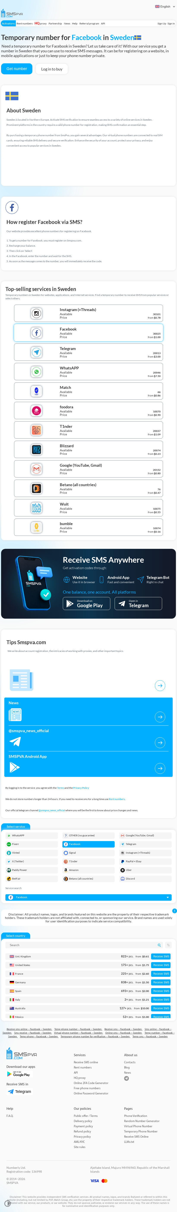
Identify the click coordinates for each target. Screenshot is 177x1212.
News (67, 23)
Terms (60, 787)
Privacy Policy (81, 787)
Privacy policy (82, 1136)
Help (74, 23)
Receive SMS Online (136, 1136)
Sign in (171, 23)
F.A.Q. (9, 1116)
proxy (41, 23)
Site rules (79, 1147)
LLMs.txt (129, 1141)
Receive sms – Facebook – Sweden (123, 1029)
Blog (127, 1067)
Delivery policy (83, 1121)
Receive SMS (161, 956)
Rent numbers (25, 23)
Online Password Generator (91, 1093)
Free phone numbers (87, 1088)
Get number (16, 69)
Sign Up (162, 23)
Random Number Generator (142, 1121)
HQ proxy (79, 1077)
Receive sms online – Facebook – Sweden (29, 1029)
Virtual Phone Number (138, 1126)
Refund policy (82, 1131)
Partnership (55, 23)
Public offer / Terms (86, 1116)
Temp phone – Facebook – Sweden (39, 1036)
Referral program (89, 23)
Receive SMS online (86, 1062)
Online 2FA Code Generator (91, 1083)
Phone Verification (135, 1116)
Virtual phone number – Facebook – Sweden (78, 1033)
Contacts (129, 1062)
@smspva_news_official (52, 810)
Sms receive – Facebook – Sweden (33, 1033)
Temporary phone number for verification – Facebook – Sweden (95, 1036)
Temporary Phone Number (141, 1131)
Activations (8, 23)
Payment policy (83, 1126)
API (103, 23)
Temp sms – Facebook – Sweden (150, 1036)
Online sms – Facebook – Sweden (123, 1033)
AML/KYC (79, 1141)
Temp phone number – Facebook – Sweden (78, 1029)
